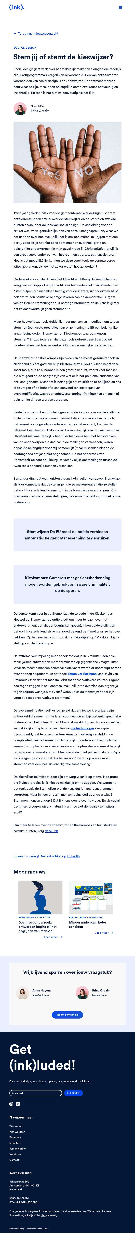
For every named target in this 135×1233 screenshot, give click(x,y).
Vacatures (15, 1154)
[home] (16, 7)
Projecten (15, 1137)
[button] (121, 7)
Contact (14, 1159)
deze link (51, 831)
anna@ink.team (41, 995)
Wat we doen (17, 1131)
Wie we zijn (16, 1126)
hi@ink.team (99, 995)
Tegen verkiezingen (82, 674)
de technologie (82, 728)
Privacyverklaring (16, 1228)
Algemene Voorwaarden (38, 1228)
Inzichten (14, 1143)
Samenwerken (17, 1148)
